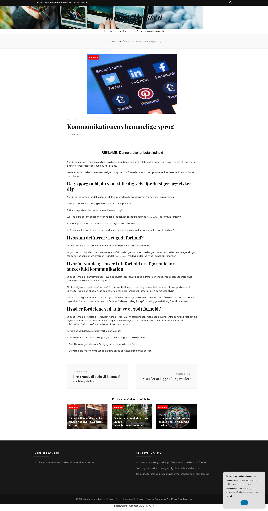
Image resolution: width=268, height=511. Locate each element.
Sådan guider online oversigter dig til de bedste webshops (167, 468)
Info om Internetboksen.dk (58, 2)
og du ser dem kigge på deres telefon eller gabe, (133, 162)
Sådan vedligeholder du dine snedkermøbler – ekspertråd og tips (86, 422)
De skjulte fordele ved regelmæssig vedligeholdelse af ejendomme (172, 474)
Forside (39, 2)
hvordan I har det (104, 256)
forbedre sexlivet (136, 216)
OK (244, 502)
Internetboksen (134, 16)
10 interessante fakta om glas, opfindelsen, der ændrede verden (175, 422)
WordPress (172, 499)
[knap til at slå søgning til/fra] (230, 2)
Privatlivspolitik (81, 2)
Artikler (123, 31)
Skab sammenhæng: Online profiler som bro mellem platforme (171, 462)
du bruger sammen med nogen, (138, 252)
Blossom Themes (145, 499)
